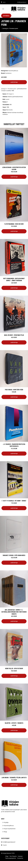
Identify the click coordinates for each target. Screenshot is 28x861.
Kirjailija (6, 822)
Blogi (5, 832)
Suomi (4, 2)
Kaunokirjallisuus (13, 70)
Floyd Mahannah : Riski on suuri (14, 224)
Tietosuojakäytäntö (10, 858)
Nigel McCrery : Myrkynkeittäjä (14, 335)
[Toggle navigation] (3, 8)
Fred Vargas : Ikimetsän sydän (14, 390)
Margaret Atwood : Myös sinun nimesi (14, 555)
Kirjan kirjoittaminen (9, 828)
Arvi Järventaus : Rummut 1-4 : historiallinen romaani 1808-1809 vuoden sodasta (14, 612)
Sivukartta (20, 858)
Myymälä (6, 15)
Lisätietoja (14, 82)
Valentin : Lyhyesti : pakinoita (14, 723)
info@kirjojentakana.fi (21, 2)
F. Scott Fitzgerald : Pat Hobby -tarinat (14, 501)
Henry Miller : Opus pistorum (14, 668)
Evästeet (20, 856)
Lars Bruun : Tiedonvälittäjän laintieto (14, 777)
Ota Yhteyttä (13, 856)
